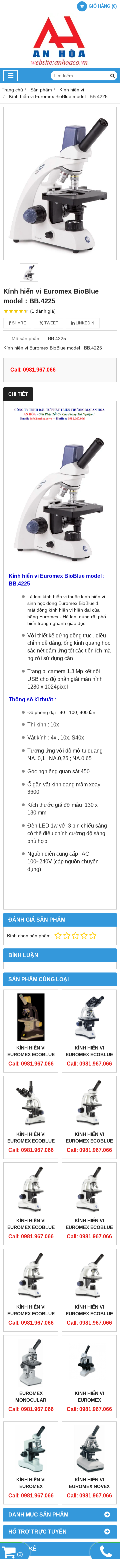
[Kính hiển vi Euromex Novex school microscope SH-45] (89, 1449)
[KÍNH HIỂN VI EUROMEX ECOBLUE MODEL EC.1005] (31, 1017)
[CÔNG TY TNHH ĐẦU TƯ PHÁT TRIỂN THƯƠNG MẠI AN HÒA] (60, 66)
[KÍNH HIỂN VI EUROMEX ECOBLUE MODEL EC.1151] (89, 1103)
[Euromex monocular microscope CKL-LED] (31, 1363)
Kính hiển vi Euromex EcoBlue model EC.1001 (89, 1313)
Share (18, 323)
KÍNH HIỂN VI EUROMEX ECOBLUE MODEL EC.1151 (89, 1141)
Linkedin (84, 323)
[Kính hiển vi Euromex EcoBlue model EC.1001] (89, 1276)
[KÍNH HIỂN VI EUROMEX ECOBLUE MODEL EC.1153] (31, 1103)
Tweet (50, 323)
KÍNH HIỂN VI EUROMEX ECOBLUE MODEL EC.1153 (31, 1141)
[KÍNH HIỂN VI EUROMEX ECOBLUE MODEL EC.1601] (89, 1190)
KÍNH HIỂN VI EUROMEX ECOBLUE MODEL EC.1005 (31, 1054)
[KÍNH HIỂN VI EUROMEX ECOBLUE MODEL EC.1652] (89, 1017)
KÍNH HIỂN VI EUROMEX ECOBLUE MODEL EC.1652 (89, 1054)
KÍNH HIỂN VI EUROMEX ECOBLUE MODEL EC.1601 (89, 1227)
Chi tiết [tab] (18, 394)
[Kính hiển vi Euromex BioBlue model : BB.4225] (60, 183)
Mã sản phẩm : (27, 338)
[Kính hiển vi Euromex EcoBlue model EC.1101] (31, 1276)
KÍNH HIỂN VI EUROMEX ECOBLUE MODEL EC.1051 (31, 1227)
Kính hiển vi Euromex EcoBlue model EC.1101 (31, 1313)
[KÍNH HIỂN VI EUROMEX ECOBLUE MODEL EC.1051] (31, 1190)
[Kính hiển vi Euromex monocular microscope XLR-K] (89, 1363)
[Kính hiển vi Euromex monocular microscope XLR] (31, 1449)
